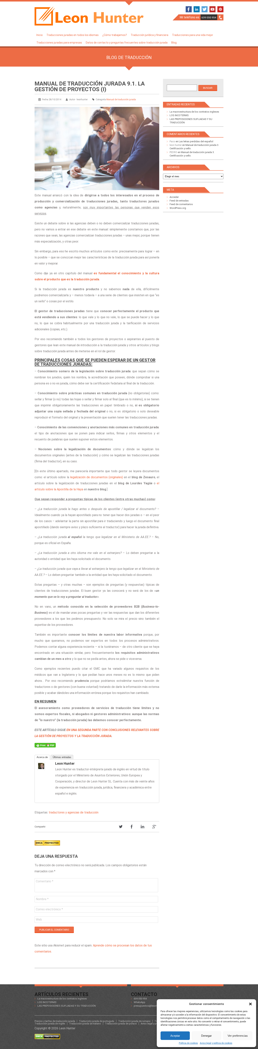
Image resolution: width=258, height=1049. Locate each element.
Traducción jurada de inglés (50, 1023)
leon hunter (65, 763)
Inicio (39, 35)
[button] (250, 1004)
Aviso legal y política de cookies (216, 1043)
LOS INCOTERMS (179, 115)
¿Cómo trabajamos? (114, 35)
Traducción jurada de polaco (121, 1023)
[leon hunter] (44, 766)
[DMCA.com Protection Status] (47, 846)
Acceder (174, 197)
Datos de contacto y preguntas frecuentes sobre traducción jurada (127, 42)
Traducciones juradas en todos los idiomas (72, 35)
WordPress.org (178, 208)
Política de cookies (188, 1043)
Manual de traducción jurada (121, 99)
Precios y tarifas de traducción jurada (55, 1021)
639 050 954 (209, 17)
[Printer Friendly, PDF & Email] (45, 746)
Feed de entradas (179, 200)
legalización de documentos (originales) (96, 477)
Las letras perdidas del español (196, 141)
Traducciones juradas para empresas (59, 42)
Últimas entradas (62, 757)
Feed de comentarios (181, 204)
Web (39, 919)
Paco (172, 141)
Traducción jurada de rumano (134, 1021)
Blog (174, 42)
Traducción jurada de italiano (85, 1023)
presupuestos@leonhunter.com (151, 1005)
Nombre (42, 899)
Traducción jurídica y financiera (149, 35)
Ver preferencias (238, 1035)
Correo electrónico (49, 909)
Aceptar (175, 1035)
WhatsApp (139, 1002)
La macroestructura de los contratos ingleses (194, 111)
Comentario (44, 881)
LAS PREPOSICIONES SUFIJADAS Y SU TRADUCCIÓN (66, 1005)
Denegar (206, 1035)
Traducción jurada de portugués (96, 1021)
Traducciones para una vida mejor (192, 35)
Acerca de (42, 757)
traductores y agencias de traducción (73, 812)
